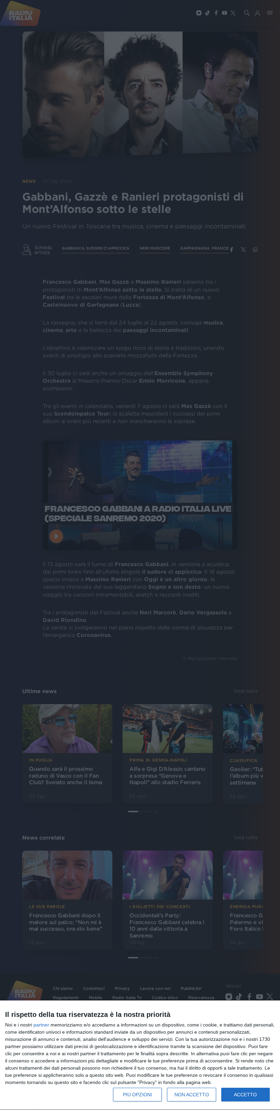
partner (41, 1024)
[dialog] (140, 1055)
